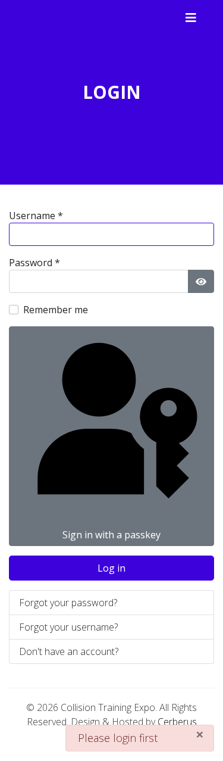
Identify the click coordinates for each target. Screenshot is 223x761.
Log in (111, 568)
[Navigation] (191, 18)
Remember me (55, 309)
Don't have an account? (68, 651)
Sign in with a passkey (111, 534)
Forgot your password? (68, 602)
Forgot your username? (68, 627)
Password (34, 262)
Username (36, 215)
